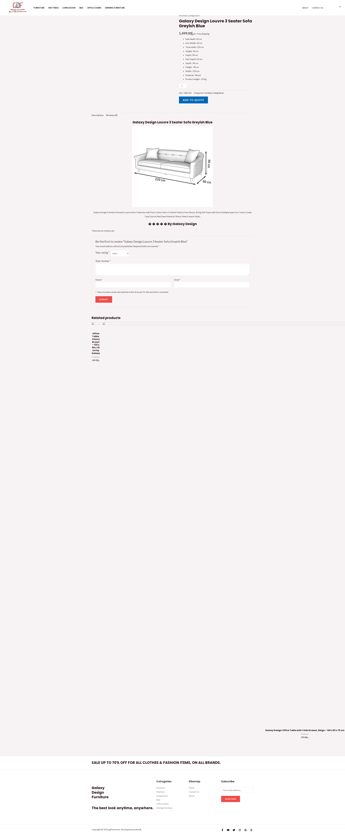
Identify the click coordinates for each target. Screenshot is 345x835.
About (305, 8)
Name (98, 279)
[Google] (245, 830)
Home (191, 787)
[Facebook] (222, 830)
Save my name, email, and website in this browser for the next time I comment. (133, 292)
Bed (81, 8)
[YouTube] (228, 830)
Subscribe (230, 799)
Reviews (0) (111, 115)
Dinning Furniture (115, 8)
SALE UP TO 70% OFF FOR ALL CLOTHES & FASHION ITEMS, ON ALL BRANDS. (156, 762)
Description (98, 115)
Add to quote (193, 100)
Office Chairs (94, 8)
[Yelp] (251, 830)
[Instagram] (240, 830)
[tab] (98, 115)
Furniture (39, 8)
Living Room (68, 8)
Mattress (53, 8)
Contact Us (317, 8)
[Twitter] (234, 830)
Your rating (102, 252)
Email (177, 279)
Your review (103, 260)
